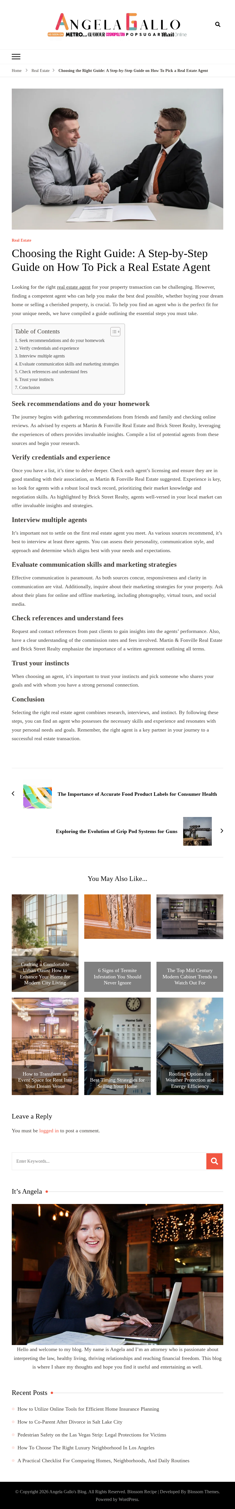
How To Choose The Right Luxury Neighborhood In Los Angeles (85, 1448)
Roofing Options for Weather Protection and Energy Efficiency (190, 1080)
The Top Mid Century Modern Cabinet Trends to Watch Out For (189, 976)
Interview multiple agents (42, 356)
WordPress (128, 1499)
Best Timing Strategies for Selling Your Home (117, 1083)
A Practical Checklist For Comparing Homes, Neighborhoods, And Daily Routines (103, 1460)
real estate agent (74, 287)
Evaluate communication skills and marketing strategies (69, 364)
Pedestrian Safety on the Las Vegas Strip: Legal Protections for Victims (91, 1435)
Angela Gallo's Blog (67, 1491)
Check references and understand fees (53, 371)
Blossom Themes (203, 1491)
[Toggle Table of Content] (112, 332)
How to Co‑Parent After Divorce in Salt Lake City (69, 1422)
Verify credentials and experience (49, 348)
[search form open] (217, 25)
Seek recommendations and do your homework (62, 340)
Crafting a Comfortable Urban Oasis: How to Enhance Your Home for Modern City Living (45, 973)
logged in (49, 1130)
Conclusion (29, 387)
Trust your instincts (36, 379)
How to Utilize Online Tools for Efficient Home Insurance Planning (88, 1409)
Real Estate (21, 241)
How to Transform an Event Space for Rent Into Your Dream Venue (45, 1080)
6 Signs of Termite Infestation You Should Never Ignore (117, 976)
